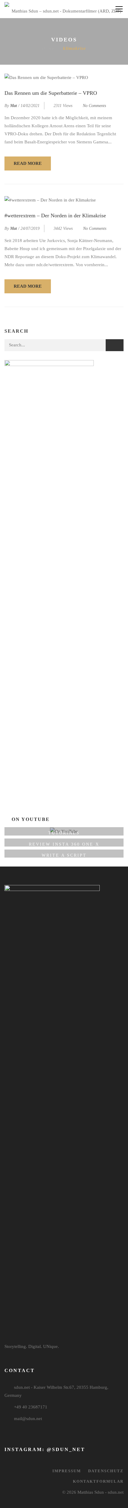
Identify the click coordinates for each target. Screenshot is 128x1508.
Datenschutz (106, 1471)
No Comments (94, 105)
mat (13, 105)
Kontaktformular (98, 1481)
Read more (28, 163)
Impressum (66, 1471)
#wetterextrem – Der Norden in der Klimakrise (55, 215)
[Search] (115, 345)
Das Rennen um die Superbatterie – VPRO (50, 93)
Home (48, 48)
